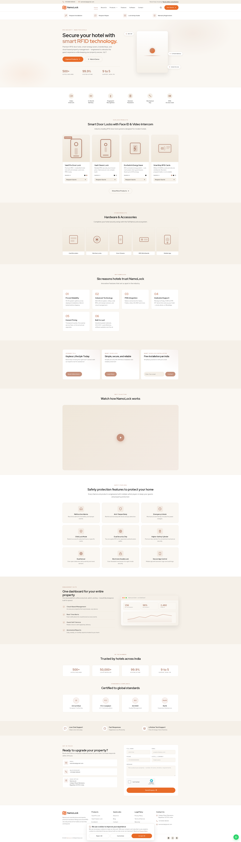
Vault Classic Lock (97, 819)
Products (112, 7)
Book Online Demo (74, 374)
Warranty (137, 822)
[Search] (161, 7)
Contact (140, 7)
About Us (104, 7)
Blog (114, 819)
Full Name (130, 748)
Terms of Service (140, 819)
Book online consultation (170, 2)
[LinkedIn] (168, 838)
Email (153, 748)
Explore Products (72, 59)
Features (123, 7)
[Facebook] (176, 838)
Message (129, 764)
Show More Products (119, 191)
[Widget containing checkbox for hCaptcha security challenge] (141, 781)
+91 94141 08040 (70, 2)
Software (132, 7)
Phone (129, 756)
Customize (120, 836)
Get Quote (170, 7)
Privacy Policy (139, 815)
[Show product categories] (117, 7)
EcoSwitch (95, 822)
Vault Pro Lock (96, 815)
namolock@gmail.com (87, 2)
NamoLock (69, 838)
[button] (120, 437)
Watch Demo (94, 59)
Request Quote (71, 179)
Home (96, 7)
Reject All (99, 836)
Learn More (110, 374)
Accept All (141, 836)
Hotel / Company (157, 756)
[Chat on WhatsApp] (236, 837)
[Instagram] (172, 838)
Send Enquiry (150, 790)
